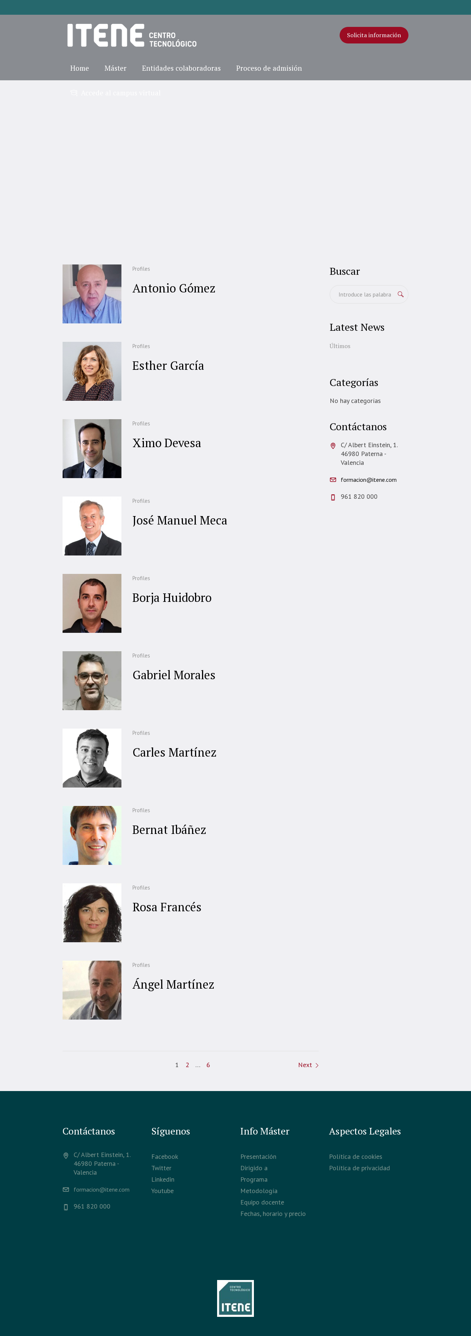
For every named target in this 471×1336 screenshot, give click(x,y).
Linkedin (162, 1179)
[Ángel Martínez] (92, 990)
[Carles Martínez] (92, 758)
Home (153, 192)
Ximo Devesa (166, 442)
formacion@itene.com (369, 479)
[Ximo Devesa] (92, 448)
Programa (254, 1179)
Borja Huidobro (172, 597)
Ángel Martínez (173, 984)
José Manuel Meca (179, 520)
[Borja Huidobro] (92, 603)
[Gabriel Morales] (92, 680)
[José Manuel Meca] (92, 526)
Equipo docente (262, 1202)
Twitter (161, 1168)
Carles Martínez (174, 752)
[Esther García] (92, 371)
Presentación (258, 1156)
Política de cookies (355, 1156)
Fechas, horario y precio (273, 1213)
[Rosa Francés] (92, 912)
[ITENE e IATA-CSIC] (235, 1298)
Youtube (162, 1190)
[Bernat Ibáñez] (92, 835)
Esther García (168, 365)
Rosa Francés (167, 907)
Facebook (164, 1156)
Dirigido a (254, 1168)
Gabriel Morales (174, 675)
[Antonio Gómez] (92, 293)
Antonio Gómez (174, 288)
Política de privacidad (359, 1168)
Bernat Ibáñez (169, 829)
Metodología (258, 1190)
